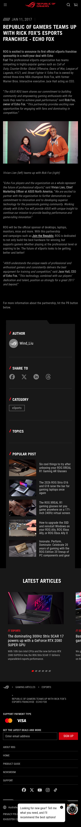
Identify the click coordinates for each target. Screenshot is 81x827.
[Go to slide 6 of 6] (50, 671)
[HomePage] (6, 687)
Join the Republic (42, 236)
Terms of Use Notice (34, 814)
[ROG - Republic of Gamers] (40, 5)
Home (6, 755)
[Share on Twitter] (24, 377)
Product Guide (11, 763)
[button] (5, 4)
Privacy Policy (12, 814)
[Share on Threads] (48, 377)
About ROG (9, 747)
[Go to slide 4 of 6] (43, 671)
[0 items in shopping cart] (75, 4)
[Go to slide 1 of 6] (33, 671)
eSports (16, 408)
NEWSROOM (9, 772)
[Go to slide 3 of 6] (39, 671)
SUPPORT (8, 780)
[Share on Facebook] (12, 377)
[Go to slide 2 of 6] (36, 671)
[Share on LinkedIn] (36, 377)
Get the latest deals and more (22, 730)
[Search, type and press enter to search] (68, 4)
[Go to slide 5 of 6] (46, 671)
